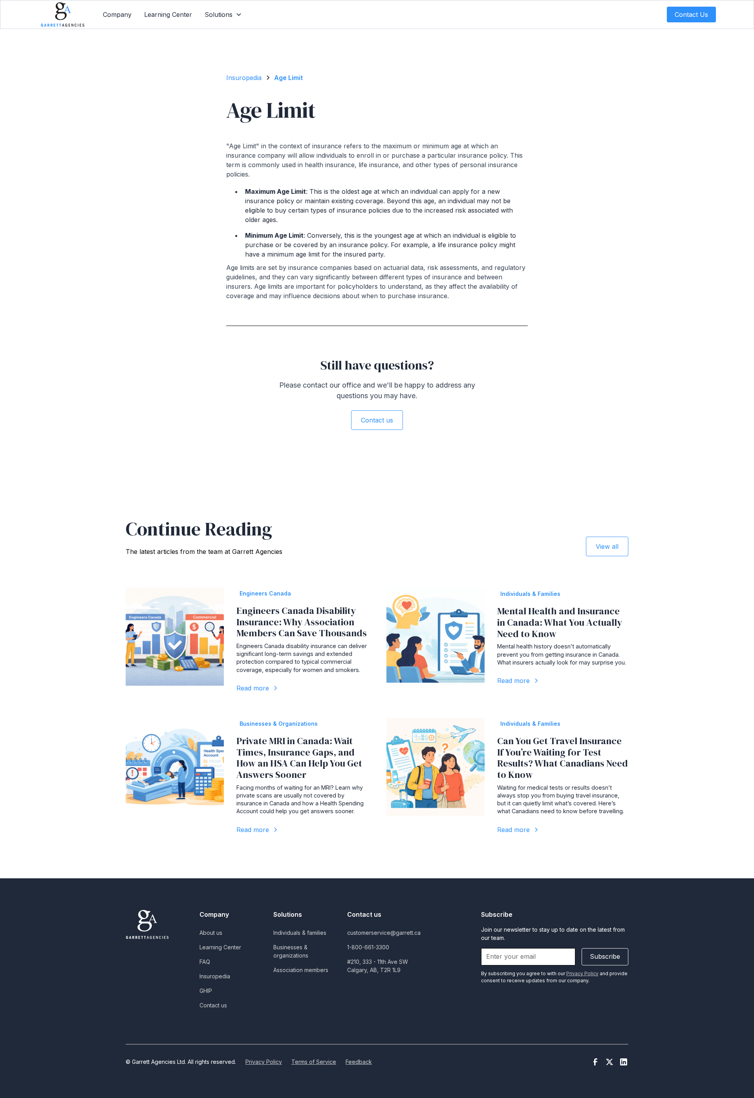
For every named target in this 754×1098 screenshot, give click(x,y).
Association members (300, 970)
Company (117, 14)
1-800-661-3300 (368, 947)
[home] (62, 14)
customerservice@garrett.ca (384, 932)
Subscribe (605, 956)
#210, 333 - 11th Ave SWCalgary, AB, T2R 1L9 (377, 965)
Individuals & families (299, 932)
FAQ (204, 961)
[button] (223, 14)
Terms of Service (313, 1061)
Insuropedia (214, 976)
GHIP (205, 990)
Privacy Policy (263, 1061)
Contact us (377, 420)
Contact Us (691, 14)
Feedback (359, 1061)
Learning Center (168, 14)
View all (607, 546)
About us (210, 932)
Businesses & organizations (290, 951)
